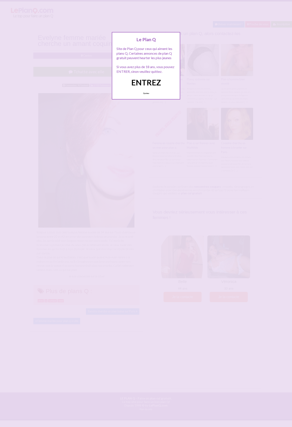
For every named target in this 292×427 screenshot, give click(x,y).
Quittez (146, 93)
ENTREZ (146, 82)
